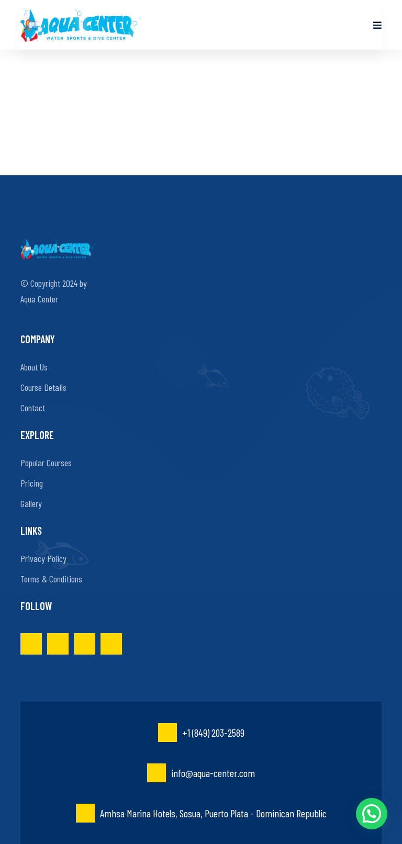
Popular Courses (46, 462)
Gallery (31, 503)
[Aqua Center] (80, 25)
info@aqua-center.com (213, 773)
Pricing (31, 483)
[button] (371, 813)
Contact (32, 407)
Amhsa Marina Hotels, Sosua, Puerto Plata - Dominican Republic (213, 813)
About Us (34, 367)
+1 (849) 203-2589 (213, 732)
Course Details (43, 387)
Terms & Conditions (51, 578)
